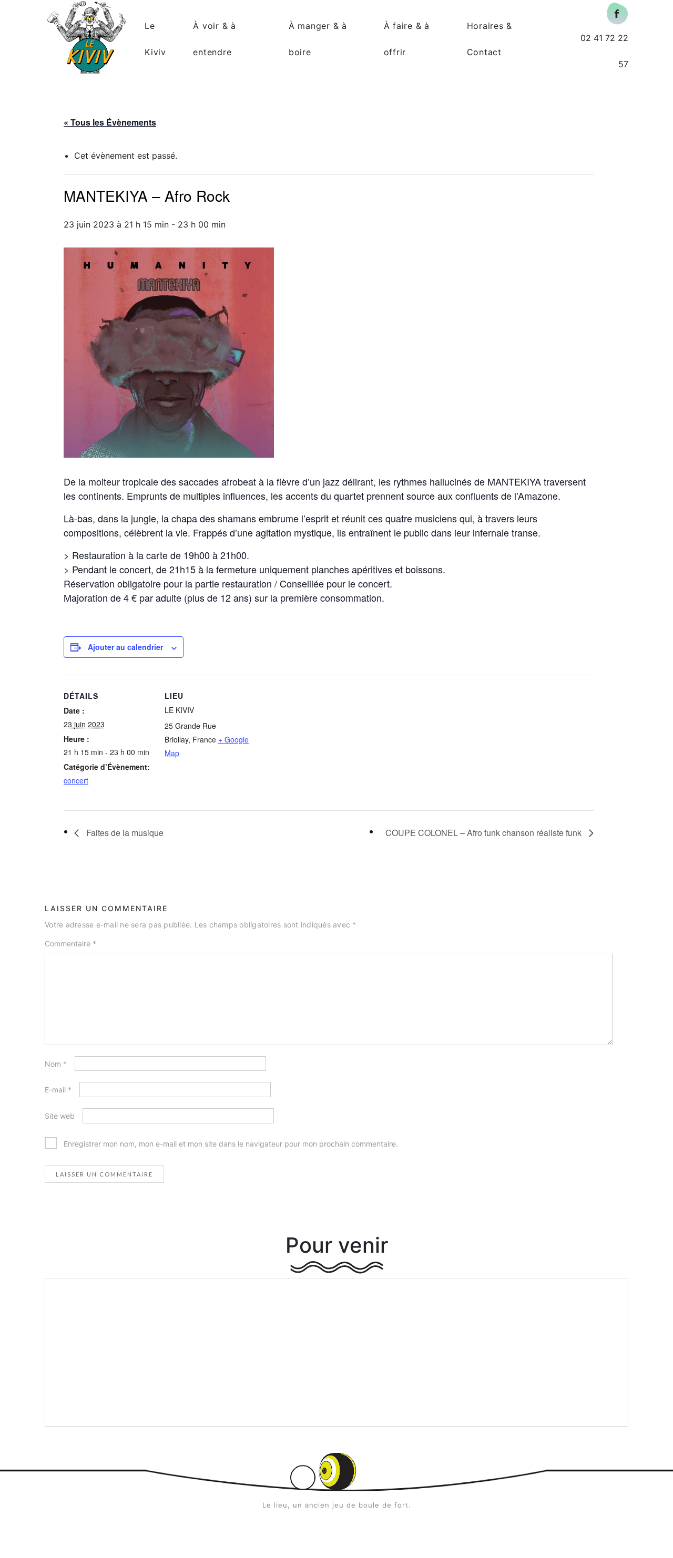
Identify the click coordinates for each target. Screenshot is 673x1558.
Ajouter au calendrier (125, 647)
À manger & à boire (318, 38)
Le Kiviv (155, 38)
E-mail (58, 1089)
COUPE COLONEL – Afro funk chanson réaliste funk (484, 833)
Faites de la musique (124, 833)
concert (76, 780)
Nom (56, 1063)
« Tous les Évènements (110, 122)
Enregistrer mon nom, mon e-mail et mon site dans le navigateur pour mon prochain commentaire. (231, 1143)
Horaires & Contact (490, 38)
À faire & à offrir (407, 38)
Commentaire (70, 943)
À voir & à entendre (214, 38)
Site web (60, 1115)
